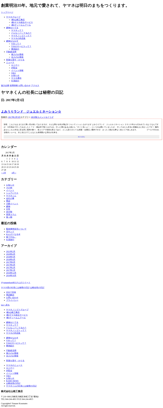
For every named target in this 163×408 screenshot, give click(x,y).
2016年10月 (11, 275)
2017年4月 (10, 265)
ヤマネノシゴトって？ (21, 36)
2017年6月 (10, 262)
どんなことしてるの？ (21, 33)
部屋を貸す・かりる (15, 60)
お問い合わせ (24, 85)
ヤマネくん (11, 196)
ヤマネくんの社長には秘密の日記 (21, 386)
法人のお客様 (17, 57)
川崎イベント (12, 204)
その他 (9, 188)
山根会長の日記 (37, 287)
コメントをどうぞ (45, 117)
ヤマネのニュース (14, 365)
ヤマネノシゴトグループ (17, 310)
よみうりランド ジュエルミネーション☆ (31, 111)
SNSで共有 (11, 292)
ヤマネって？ (17, 30)
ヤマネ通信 (16, 78)
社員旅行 (10, 240)
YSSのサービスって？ (21, 46)
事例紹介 (15, 49)
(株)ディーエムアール (21, 25)
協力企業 (5, 85)
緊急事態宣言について (16, 229)
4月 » (14, 173)
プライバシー (12, 300)
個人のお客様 (17, 54)
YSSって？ (16, 44)
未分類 (34, 117)
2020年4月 (10, 254)
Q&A (13, 73)
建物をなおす (12, 41)
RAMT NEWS (12, 381)
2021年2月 (10, 251)
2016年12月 (11, 273)
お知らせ (15, 75)
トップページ (7, 12)
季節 (8, 201)
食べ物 (9, 217)
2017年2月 (10, 267)
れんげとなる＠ (13, 234)
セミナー (15, 65)
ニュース (10, 62)
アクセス (35, 85)
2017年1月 (10, 270)
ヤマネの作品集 (18, 38)
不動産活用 (11, 52)
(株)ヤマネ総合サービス (22, 22)
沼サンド (10, 232)
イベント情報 (17, 70)
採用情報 (14, 85)
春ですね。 (11, 237)
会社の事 (10, 198)
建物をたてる (12, 28)
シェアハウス (12, 193)
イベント (10, 190)
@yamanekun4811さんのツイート (15, 282)
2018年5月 (10, 257)
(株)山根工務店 (18, 20)
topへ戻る (5, 305)
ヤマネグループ (13, 17)
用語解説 (10, 295)
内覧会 (14, 68)
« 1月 (3, 173)
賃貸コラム (11, 214)
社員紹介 (15, 81)
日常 (8, 209)
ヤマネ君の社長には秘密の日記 (15, 287)
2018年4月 (10, 259)
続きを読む (81, 136)
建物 (8, 206)
